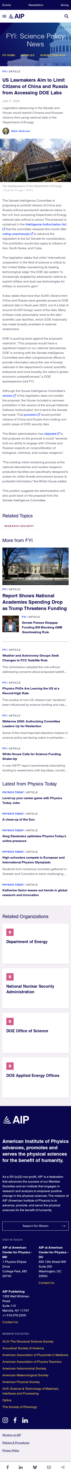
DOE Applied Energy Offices (32, 1075)
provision (30, 415)
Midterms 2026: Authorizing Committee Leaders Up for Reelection (31, 723)
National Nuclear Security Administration (30, 989)
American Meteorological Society (25, 1375)
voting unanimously (16, 234)
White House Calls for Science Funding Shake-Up (31, 756)
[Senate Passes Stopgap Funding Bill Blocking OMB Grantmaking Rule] (10, 624)
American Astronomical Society (24, 1368)
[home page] (18, 16)
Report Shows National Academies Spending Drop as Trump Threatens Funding (34, 602)
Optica (6, 1400)
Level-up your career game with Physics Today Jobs (32, 800)
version (7, 395)
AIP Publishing (13, 1291)
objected (50, 434)
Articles (28, 55)
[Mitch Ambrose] (5, 131)
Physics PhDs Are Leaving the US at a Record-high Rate (30, 691)
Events (6, 5)
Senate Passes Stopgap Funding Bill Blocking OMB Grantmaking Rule (42, 627)
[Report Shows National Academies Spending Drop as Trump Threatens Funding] (35, 566)
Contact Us (46, 1283)
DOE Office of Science (27, 1031)
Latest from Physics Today (29, 783)
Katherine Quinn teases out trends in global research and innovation (34, 892)
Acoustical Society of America (23, 1348)
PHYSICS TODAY (13, 792)
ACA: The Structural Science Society (27, 1341)
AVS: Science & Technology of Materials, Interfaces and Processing (30, 1391)
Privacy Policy (10, 1450)
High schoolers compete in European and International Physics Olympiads (33, 860)
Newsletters (36, 5)
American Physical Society (21, 1382)
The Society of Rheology (19, 1407)
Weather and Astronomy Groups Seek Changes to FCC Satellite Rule (30, 658)
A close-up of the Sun (18, 819)
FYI (4, 71)
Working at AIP (11, 1435)
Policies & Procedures (15, 1442)
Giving (65, 5)
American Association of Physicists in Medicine (35, 1355)
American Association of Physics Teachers (32, 1362)
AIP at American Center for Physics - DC (53, 1252)
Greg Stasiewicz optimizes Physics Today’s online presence (34, 838)
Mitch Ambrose (20, 131)
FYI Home (8, 55)
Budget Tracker (52, 55)
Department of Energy (27, 941)
